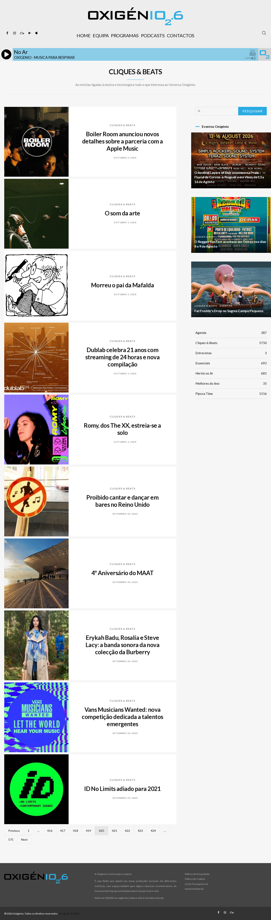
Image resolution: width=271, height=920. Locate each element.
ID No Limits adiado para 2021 (122, 788)
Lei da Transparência (196, 884)
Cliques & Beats (123, 125)
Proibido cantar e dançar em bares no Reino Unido (122, 501)
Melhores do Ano (231, 383)
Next (24, 839)
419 (88, 830)
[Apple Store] (36, 33)
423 (140, 830)
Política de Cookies (195, 878)
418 (75, 830)
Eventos (226, 167)
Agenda (231, 333)
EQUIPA (101, 35)
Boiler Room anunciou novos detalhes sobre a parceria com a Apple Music (122, 141)
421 (114, 830)
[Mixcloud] (22, 33)
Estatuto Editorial (194, 888)
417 (62, 830)
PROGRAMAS (125, 35)
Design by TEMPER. (69, 913)
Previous (14, 830)
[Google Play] (29, 33)
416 (49, 830)
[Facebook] (7, 33)
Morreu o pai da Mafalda (122, 285)
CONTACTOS (180, 35)
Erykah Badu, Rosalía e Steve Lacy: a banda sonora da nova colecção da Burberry (122, 645)
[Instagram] (14, 33)
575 (10, 839)
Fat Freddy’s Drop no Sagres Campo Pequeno (228, 311)
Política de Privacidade (197, 874)
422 (127, 830)
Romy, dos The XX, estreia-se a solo (122, 429)
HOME (83, 35)
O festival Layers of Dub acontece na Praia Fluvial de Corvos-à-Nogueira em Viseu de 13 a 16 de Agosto (229, 177)
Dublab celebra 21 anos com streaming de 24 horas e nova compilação (122, 357)
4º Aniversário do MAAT (122, 572)
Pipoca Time (231, 393)
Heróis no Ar (231, 373)
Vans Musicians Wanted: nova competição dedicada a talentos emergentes (122, 716)
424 (153, 830)
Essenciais (231, 363)
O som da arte (122, 213)
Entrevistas (231, 353)
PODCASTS (153, 35)
